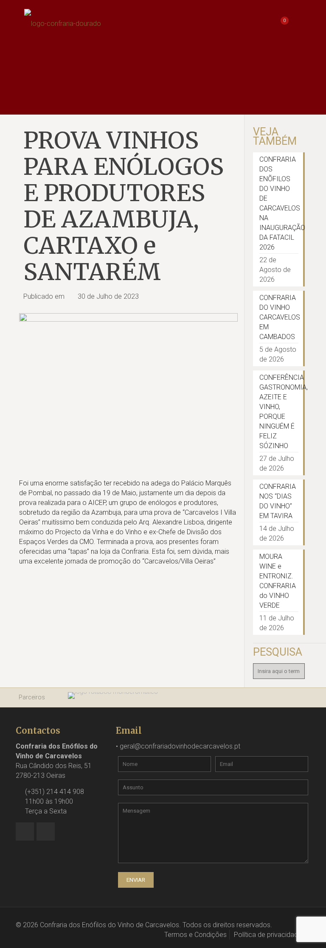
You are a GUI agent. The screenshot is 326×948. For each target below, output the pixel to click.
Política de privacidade (268, 935)
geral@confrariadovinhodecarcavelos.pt (180, 746)
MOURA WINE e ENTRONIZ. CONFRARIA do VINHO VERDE (277, 581)
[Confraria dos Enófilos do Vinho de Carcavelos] (62, 23)
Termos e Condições (195, 935)
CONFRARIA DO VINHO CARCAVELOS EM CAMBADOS (278, 317)
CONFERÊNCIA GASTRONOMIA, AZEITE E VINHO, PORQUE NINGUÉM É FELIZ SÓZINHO (278, 411)
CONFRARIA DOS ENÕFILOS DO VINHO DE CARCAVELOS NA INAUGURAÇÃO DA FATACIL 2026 (278, 203)
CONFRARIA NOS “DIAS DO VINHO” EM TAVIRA (277, 501)
